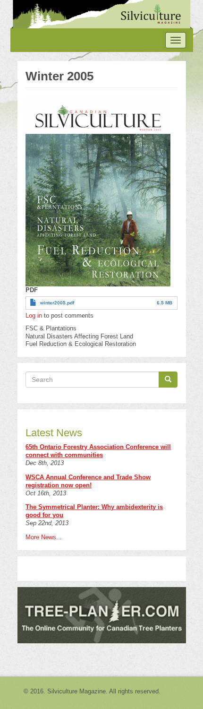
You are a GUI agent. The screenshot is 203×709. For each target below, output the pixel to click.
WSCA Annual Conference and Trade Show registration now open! (88, 481)
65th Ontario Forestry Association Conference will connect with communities (98, 450)
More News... (43, 537)
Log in (33, 315)
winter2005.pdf (57, 302)
